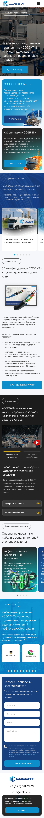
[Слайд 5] (26, 254)
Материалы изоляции (14, 503)
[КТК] (29, 671)
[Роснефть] (9, 671)
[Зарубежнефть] (17, 671)
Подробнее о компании (15, 178)
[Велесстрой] (20, 671)
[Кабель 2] (20, 595)
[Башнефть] (11, 671)
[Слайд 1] (14, 254)
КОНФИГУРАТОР (15, 69)
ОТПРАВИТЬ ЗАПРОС (22, 763)
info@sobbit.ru (22, 792)
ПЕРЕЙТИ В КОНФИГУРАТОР (22, 385)
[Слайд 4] (23, 254)
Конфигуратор (11, 261)
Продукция (15, 163)
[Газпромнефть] (14, 671)
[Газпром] (32, 671)
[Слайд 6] (29, 254)
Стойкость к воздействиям (32, 455)
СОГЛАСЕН (22, 810)
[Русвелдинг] (35, 671)
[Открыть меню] (38, 3)
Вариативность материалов (12, 455)
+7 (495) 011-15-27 (22, 786)
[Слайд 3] (20, 254)
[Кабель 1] (17, 595)
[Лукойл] (23, 671)
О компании (15, 119)
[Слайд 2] (17, 254)
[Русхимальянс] (26, 671)
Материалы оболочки (14, 512)
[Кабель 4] (26, 595)
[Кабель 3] (23, 595)
